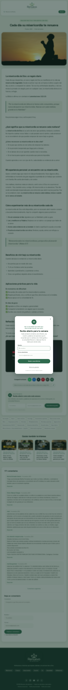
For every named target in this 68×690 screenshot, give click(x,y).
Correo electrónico (23, 352)
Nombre (20, 345)
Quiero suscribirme (34, 361)
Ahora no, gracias (34, 367)
